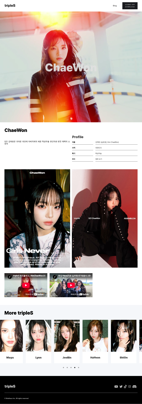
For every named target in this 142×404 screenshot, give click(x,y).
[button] (63, 367)
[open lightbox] (37, 218)
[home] (10, 5)
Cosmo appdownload (130, 6)
